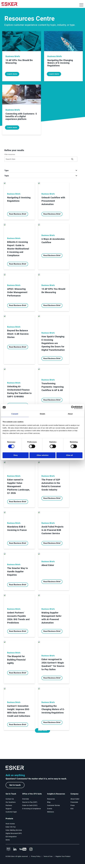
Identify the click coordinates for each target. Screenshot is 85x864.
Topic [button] (6, 176)
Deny (16, 455)
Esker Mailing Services (14, 830)
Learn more (12, 74)
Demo (8, 840)
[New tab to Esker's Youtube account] (22, 849)
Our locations (11, 802)
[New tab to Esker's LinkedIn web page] (15, 849)
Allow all (69, 455)
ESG (72, 808)
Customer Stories (53, 805)
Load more (42, 730)
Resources (51, 799)
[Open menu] (81, 4)
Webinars (50, 812)
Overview (25, 799)
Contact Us (10, 799)
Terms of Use (48, 856)
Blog (48, 802)
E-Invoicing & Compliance (31, 808)
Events (49, 808)
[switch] (32, 446)
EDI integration (11, 836)
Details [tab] (42, 414)
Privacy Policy (35, 856)
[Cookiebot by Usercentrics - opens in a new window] (72, 407)
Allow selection (42, 455)
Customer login (11, 812)
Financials (74, 802)
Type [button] (6, 170)
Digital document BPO (14, 833)
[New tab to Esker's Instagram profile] (31, 849)
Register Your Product (63, 856)
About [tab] (70, 414)
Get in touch (15, 785)
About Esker (75, 799)
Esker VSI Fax (11, 827)
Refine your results (14, 150)
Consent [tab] (14, 414)
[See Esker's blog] (8, 849)
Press (73, 805)
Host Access (10, 824)
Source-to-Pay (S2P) (29, 802)
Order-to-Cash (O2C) (30, 805)
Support (9, 808)
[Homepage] (10, 5)
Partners (9, 805)
